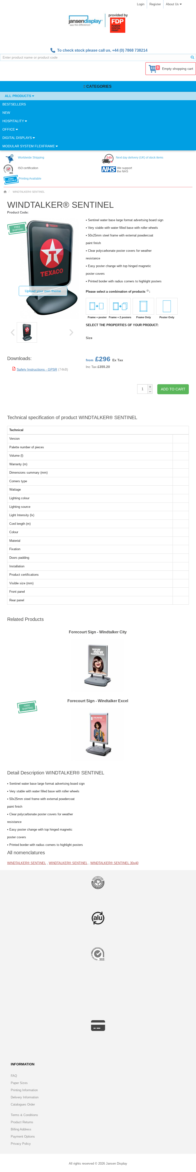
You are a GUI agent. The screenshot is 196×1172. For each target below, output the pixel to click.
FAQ (14, 1076)
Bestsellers (14, 104)
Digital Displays (17, 138)
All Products (18, 96)
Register (155, 4)
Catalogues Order (23, 1104)
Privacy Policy (21, 1143)
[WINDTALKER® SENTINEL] (27, 332)
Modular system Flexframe (29, 146)
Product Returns (22, 1122)
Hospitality (13, 121)
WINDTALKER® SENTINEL (26, 863)
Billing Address (21, 1129)
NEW (6, 113)
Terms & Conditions (24, 1115)
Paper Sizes (19, 1083)
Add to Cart (173, 389)
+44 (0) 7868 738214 (129, 50)
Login (140, 4)
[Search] (192, 57)
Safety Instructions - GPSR (37, 369)
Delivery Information (24, 1097)
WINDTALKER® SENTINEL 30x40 (114, 863)
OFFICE (9, 129)
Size (89, 338)
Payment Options (23, 1136)
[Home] (5, 191)
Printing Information (24, 1090)
